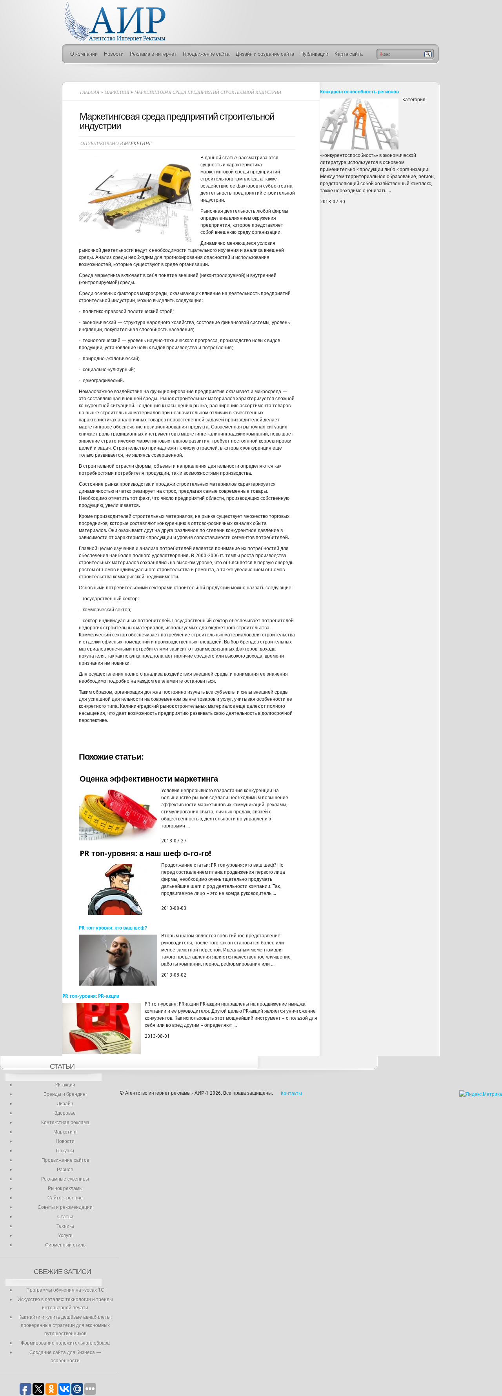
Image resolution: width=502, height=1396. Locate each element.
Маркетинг (117, 92)
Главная (89, 92)
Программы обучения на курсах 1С (65, 1290)
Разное (65, 1169)
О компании (84, 54)
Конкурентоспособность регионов (359, 92)
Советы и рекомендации (65, 1207)
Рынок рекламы (65, 1188)
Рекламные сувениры (65, 1179)
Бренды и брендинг (65, 1094)
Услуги (65, 1235)
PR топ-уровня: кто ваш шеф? (113, 928)
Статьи (65, 1216)
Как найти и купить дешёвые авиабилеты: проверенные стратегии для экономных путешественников (65, 1325)
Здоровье (65, 1113)
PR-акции (65, 1085)
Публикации (314, 54)
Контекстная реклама (65, 1122)
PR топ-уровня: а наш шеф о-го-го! (145, 853)
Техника (65, 1226)
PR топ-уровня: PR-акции (90, 996)
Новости (114, 54)
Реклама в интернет (153, 54)
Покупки (65, 1151)
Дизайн (65, 1103)
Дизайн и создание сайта (265, 54)
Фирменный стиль (65, 1245)
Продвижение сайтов (65, 1160)
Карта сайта (349, 54)
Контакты (291, 1093)
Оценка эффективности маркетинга (149, 779)
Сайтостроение (65, 1198)
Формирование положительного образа (65, 1343)
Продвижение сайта (206, 54)
